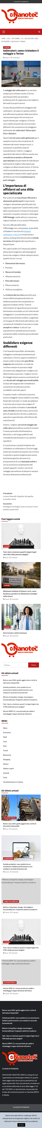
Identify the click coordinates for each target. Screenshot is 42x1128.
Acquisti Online (8, 859)
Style (5, 737)
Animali (6, 773)
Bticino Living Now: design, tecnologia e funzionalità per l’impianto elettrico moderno (20, 698)
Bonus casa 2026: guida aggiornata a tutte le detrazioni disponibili (20, 681)
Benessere (7, 755)
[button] (3, 31)
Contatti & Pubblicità (21, 1)
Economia (7, 732)
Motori (6, 764)
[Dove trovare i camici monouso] (21, 617)
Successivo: (20, 507)
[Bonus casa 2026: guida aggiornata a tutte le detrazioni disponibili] (21, 808)
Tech (5, 746)
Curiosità (7, 47)
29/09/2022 (16, 58)
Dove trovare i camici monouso (15, 633)
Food (5, 777)
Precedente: (18, 496)
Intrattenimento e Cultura (13, 782)
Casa (5, 741)
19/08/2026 (14, 558)
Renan (7, 558)
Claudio (7, 599)
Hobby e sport (8, 768)
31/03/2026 (15, 599)
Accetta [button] (21, 1125)
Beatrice (7, 58)
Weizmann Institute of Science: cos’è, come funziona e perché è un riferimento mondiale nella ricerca (20, 594)
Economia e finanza (10, 818)
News (5, 728)
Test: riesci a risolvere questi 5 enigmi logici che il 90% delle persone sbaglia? (19, 553)
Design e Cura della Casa (11, 901)
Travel (5, 750)
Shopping (6, 759)
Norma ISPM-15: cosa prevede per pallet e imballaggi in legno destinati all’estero (19, 712)
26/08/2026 (14, 829)
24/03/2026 (15, 636)
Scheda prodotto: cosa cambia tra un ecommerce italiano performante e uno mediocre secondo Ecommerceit (18, 690)
